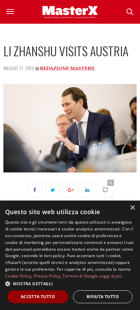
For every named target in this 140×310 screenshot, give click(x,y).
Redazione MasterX (67, 68)
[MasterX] (70, 12)
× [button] (132, 207)
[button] (70, 284)
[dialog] (70, 255)
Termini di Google (80, 276)
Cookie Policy (18, 276)
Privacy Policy (47, 276)
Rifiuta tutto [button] (103, 296)
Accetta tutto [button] (38, 296)
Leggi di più (110, 276)
